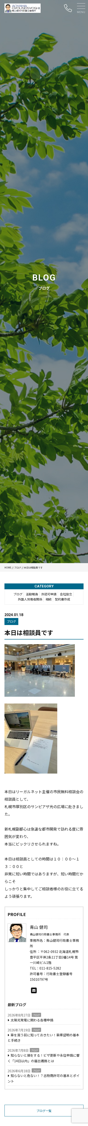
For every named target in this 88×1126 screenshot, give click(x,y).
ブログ (17, 567)
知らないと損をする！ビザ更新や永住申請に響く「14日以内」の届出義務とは (44, 1058)
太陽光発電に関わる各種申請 (32, 1020)
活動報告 (32, 594)
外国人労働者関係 (30, 599)
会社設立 (66, 594)
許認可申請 (49, 594)
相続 (49, 599)
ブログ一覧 (44, 1110)
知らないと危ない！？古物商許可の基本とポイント (44, 1078)
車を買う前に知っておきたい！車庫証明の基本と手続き (43, 1038)
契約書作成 (62, 599)
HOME (7, 567)
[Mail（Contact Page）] (34, 990)
